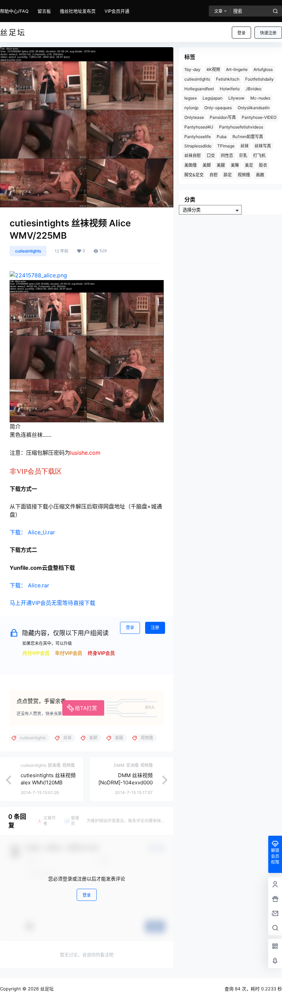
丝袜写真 (262, 145)
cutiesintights (28, 251)
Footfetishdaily (259, 79)
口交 (211, 155)
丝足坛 (46, 988)
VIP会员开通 (117, 11)
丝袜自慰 (192, 155)
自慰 (213, 174)
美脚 (207, 165)
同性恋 (227, 155)
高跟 (260, 174)
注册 (155, 627)
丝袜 (244, 145)
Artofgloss (263, 69)
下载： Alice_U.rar (32, 532)
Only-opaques (218, 107)
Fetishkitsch (227, 79)
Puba (222, 136)
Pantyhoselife (197, 136)
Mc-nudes (260, 98)
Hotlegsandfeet (199, 88)
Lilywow (236, 98)
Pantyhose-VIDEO (259, 117)
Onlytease (194, 117)
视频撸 (244, 174)
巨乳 (243, 155)
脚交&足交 (194, 174)
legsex (190, 98)
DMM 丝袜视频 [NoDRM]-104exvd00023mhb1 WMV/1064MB (125, 782)
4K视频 (213, 69)
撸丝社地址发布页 (78, 11)
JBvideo (253, 88)
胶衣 (263, 165)
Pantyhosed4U (198, 127)
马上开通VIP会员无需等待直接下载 (52, 602)
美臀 (235, 165)
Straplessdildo (197, 145)
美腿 (221, 165)
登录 (241, 32)
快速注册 (268, 32)
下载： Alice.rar (29, 585)
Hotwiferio (230, 88)
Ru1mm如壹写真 (247, 136)
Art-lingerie (237, 69)
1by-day (192, 69)
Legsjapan (213, 98)
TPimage (226, 145)
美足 (249, 165)
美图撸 (190, 165)
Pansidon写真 (223, 117)
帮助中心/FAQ (14, 11)
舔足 (228, 174)
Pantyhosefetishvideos (241, 127)
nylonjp (191, 107)
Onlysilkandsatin (254, 107)
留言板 (44, 11)
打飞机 (259, 155)
